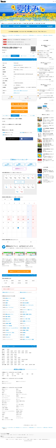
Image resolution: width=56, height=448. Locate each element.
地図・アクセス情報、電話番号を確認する (19, 104)
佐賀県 (19, 280)
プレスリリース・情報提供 (26, 439)
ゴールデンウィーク (15, 434)
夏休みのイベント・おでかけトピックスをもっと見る (19, 271)
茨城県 (30, 352)
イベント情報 (32, 55)
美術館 (3, 414)
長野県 (12, 354)
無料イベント (4, 394)
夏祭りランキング (5, 381)
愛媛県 (12, 362)
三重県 (15, 357)
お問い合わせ (20, 439)
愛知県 (8, 357)
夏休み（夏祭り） (24, 434)
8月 (31, 241)
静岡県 (19, 357)
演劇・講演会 (4, 402)
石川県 (8, 356)
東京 (22, 23)
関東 (20, 23)
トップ (6, 55)
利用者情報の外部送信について (46, 439)
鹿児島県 (19, 282)
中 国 (3, 361)
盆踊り (3, 392)
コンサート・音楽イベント (20, 397)
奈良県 (19, 359)
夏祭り (28, 26)
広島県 (8, 361)
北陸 (30, 23)
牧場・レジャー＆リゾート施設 (7, 419)
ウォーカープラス (3, 434)
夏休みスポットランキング (6, 383)
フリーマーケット (5, 397)
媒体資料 (31, 439)
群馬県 (23, 352)
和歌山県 (23, 359)
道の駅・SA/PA (18, 414)
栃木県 (26, 352)
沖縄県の (7, 298)
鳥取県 (19, 361)
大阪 (34, 23)
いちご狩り (7, 434)
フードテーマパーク (19, 417)
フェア (17, 402)
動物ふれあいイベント (6, 401)
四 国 (3, 362)
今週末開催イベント (50, 27)
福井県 (15, 356)
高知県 (19, 362)
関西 (32, 23)
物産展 (17, 395)
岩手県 (15, 351)
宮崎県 (12, 282)
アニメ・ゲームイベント (6, 399)
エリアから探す (17, 26)
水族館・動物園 (4, 407)
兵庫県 (15, 359)
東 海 (3, 357)
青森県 (12, 351)
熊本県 (33, 280)
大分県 (5, 282)
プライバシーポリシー (12, 439)
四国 (39, 23)
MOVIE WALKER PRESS (20, 437)
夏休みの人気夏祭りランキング (8, 289)
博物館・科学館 (19, 412)
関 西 (3, 359)
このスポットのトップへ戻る (19, 111)
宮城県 (8, 351)
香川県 (8, 362)
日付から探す (6, 26)
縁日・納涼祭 (18, 390)
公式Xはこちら (16, 92)
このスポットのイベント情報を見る (19, 107)
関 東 (3, 352)
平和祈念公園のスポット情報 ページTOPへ (30, 425)
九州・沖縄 (43, 23)
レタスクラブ (2, 437)
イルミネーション (31, 434)
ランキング (8, 292)
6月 (7, 241)
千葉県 (15, 352)
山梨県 (8, 354)
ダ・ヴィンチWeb (7, 437)
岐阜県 (12, 357)
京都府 (12, 359)
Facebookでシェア (27, 138)
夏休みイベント (4, 389)
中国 (37, 23)
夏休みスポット (4, 404)
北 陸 (3, 356)
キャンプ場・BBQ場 (19, 404)
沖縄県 (15, 65)
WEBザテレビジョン (13, 437)
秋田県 (19, 351)
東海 (27, 23)
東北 (17, 23)
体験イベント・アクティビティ (21, 394)
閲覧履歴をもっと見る (49, 110)
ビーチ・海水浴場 (5, 409)
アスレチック (18, 416)
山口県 (15, 361)
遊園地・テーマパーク (20, 406)
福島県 (26, 351)
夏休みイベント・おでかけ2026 (7, 23)
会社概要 (40, 439)
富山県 (12, 356)
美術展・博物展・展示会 (20, 401)
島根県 (23, 361)
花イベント (18, 399)
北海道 (15, 23)
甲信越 (25, 23)
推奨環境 (17, 439)
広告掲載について (35, 439)
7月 (19, 241)
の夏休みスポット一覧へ (8, 132)
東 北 (3, 351)
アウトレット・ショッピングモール (8, 411)
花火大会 (20, 434)
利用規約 (7, 439)
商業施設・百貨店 (19, 411)
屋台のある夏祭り (19, 392)
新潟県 (15, 354)
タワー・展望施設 (5, 417)
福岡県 (12, 280)
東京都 (8, 352)
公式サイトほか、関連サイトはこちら (20, 90)
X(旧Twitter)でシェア (13, 138)
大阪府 (8, 359)
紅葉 (27, 434)
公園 (4, 52)
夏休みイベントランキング (20, 381)
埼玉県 (19, 352)
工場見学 (3, 412)
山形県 (23, 351)
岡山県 (12, 361)
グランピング (4, 406)
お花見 (11, 434)
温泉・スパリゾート (19, 409)
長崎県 (26, 280)
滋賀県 (26, 359)
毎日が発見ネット (25, 437)
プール (39, 26)
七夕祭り (3, 390)
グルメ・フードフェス (6, 395)
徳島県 (15, 362)
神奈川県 (12, 352)
